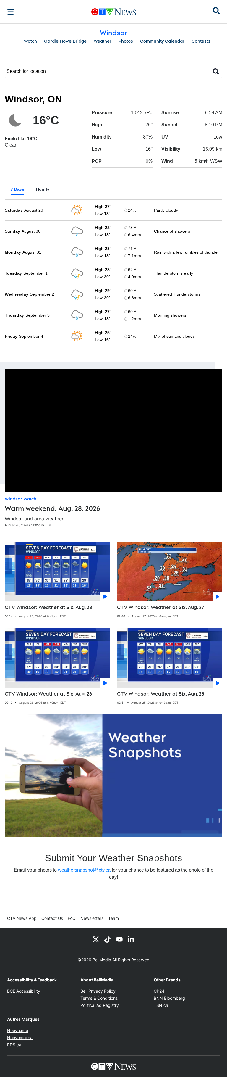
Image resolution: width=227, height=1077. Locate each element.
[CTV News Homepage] (113, 11)
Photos (126, 41)
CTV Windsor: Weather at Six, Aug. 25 (160, 694)
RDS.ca (14, 1044)
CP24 (159, 991)
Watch (30, 41)
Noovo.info (17, 1030)
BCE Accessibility (23, 991)
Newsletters (91, 918)
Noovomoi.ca (20, 1037)
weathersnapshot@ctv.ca (84, 869)
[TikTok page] (107, 939)
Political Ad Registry (99, 1005)
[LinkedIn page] (131, 939)
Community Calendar (162, 41)
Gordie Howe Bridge (65, 41)
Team (113, 918)
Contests (201, 41)
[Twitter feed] (95, 939)
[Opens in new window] (113, 775)
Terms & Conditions (99, 998)
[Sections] (11, 12)
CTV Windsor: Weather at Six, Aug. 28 (48, 607)
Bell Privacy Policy (98, 991)
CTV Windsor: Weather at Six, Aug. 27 (160, 607)
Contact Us (52, 918)
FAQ (72, 918)
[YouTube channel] (119, 939)
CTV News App (22, 918)
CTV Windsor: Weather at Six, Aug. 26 (48, 694)
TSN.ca (161, 1005)
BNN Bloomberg (169, 998)
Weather (102, 41)
